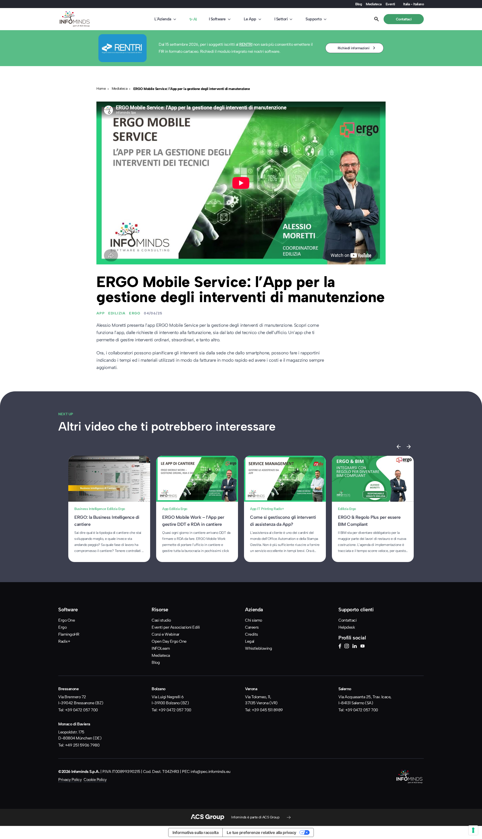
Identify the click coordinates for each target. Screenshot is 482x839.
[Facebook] (339, 646)
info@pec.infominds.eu (210, 771)
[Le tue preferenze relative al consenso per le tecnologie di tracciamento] (473, 830)
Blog (358, 4)
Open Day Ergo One (169, 641)
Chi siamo (253, 620)
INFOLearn (161, 648)
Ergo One (66, 620)
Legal (249, 641)
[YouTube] (362, 646)
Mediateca (374, 4)
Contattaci (347, 620)
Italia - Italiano (413, 4)
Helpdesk (346, 627)
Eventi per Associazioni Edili (176, 627)
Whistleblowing (258, 648)
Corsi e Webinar (165, 634)
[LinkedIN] (354, 646)
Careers (252, 627)
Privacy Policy (70, 779)
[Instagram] (346, 646)
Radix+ (64, 641)
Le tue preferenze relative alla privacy (261, 832)
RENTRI (245, 44)
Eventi (390, 4)
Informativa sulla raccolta (195, 832)
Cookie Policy (95, 779)
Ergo (62, 627)
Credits (251, 634)
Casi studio (161, 620)
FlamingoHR (68, 634)
